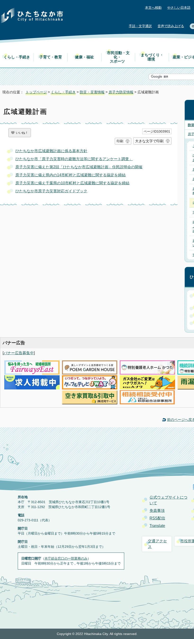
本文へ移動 (153, 7)
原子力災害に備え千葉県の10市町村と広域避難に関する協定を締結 (72, 183)
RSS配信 (157, 518)
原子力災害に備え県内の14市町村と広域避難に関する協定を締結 (70, 175)
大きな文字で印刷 (149, 141)
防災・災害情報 (92, 92)
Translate (157, 526)
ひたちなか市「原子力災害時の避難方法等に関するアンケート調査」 (74, 159)
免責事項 (157, 511)
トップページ (36, 92)
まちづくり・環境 (152, 57)
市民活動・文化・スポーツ (118, 57)
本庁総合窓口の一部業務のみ (66, 558)
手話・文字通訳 (140, 26)
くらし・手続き (17, 57)
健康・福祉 (84, 57)
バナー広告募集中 (19, 353)
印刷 (120, 141)
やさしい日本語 (178, 7)
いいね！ (22, 132)
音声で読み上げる (171, 26)
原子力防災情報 (121, 92)
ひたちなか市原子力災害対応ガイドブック (51, 191)
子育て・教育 (50, 57)
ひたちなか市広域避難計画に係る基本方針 (51, 151)
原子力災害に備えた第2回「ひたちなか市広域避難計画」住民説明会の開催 (78, 167)
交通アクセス (157, 544)
